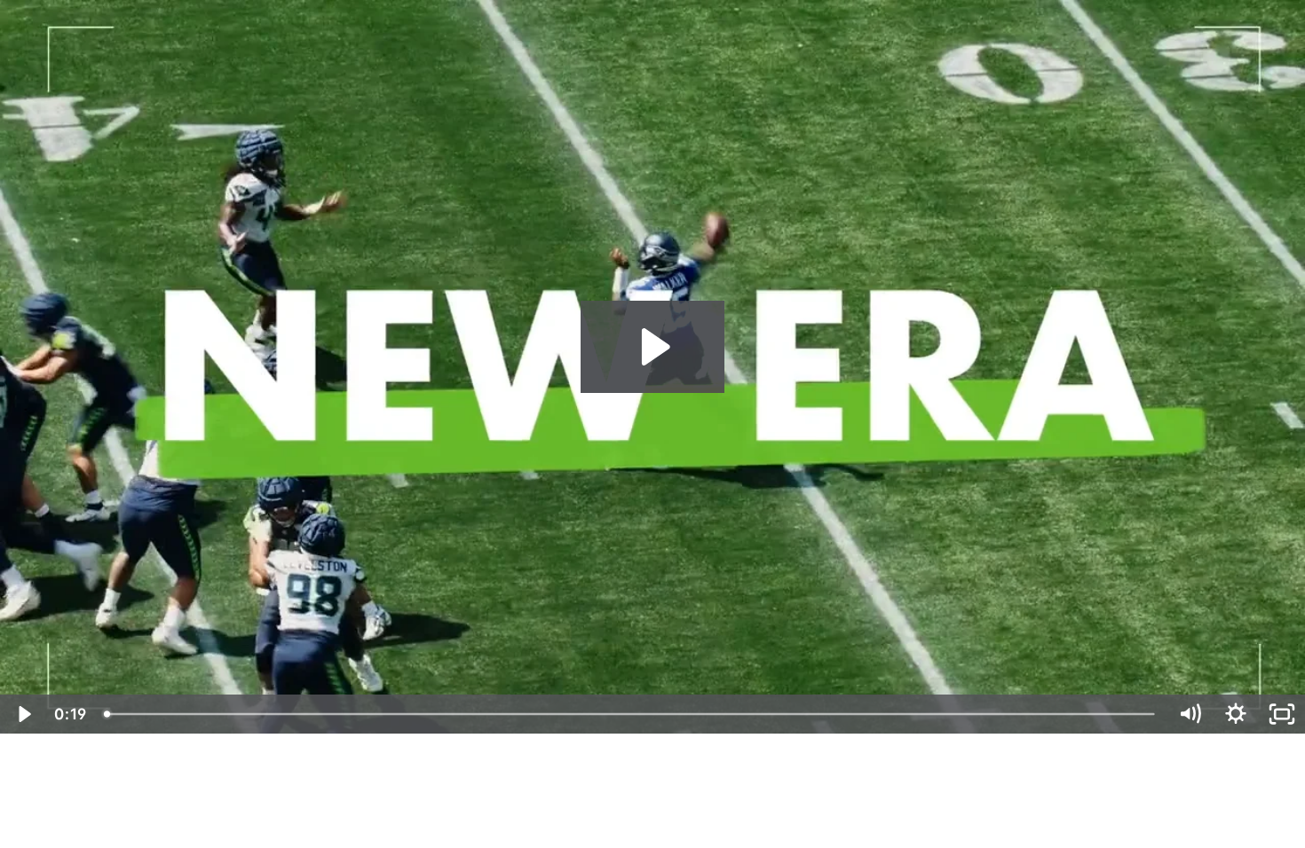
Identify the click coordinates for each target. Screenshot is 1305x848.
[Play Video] (23, 714)
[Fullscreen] (1282, 714)
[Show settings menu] (1236, 714)
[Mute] (1190, 714)
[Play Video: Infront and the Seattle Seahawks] (653, 347)
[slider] (631, 714)
